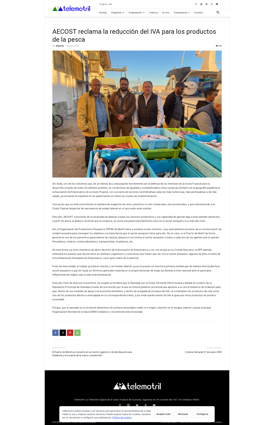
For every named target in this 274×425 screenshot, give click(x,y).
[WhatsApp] (77, 333)
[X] (211, 4)
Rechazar (183, 414)
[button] (218, 12)
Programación (135, 12)
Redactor (60, 46)
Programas (116, 12)
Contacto (198, 12)
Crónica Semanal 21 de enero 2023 (203, 352)
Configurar (203, 414)
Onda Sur (153, 12)
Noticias (103, 12)
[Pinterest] (70, 333)
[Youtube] (217, 4)
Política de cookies (169, 422)
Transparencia (180, 12)
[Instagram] (201, 4)
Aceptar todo (164, 414)
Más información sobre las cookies (195, 422)
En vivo (166, 12)
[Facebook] (196, 4)
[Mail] (206, 4)
